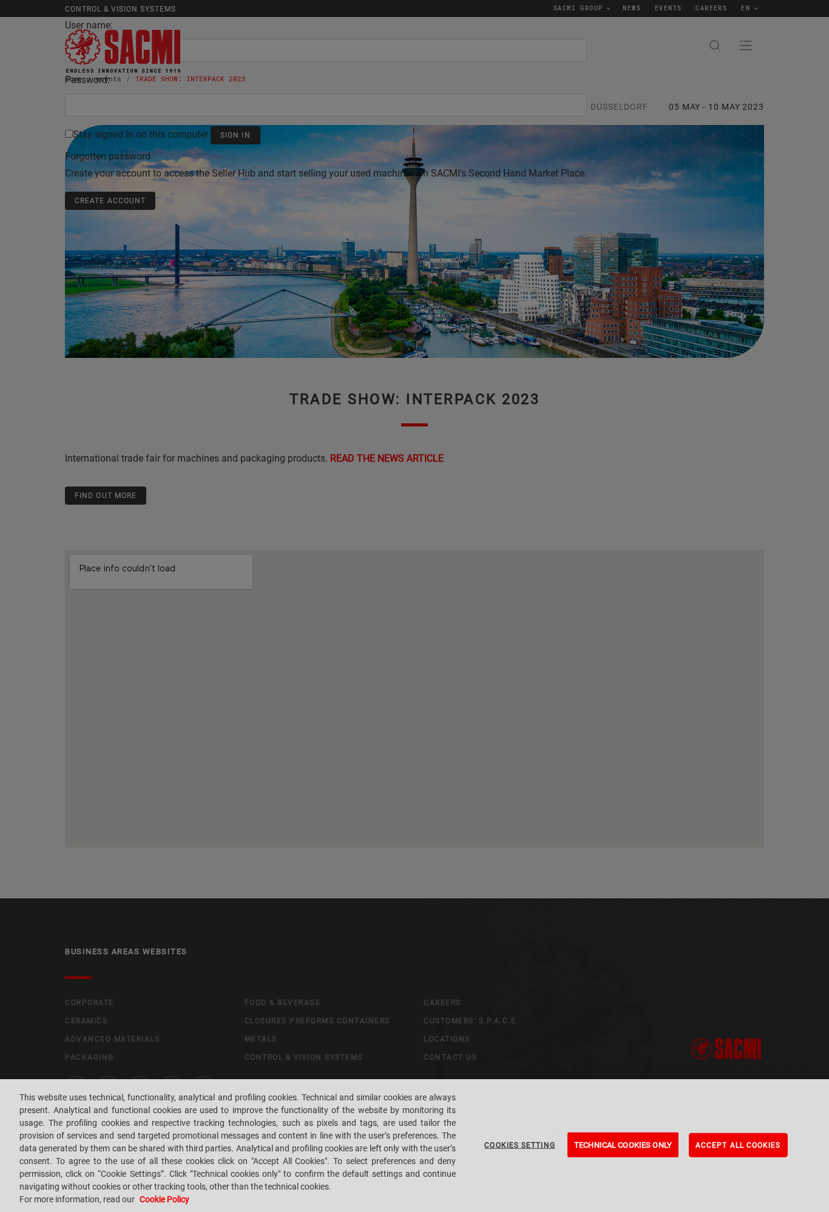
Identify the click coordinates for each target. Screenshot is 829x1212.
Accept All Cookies (738, 1144)
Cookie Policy (164, 1199)
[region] (414, 1145)
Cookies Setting (519, 1144)
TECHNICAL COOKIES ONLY (623, 1144)
